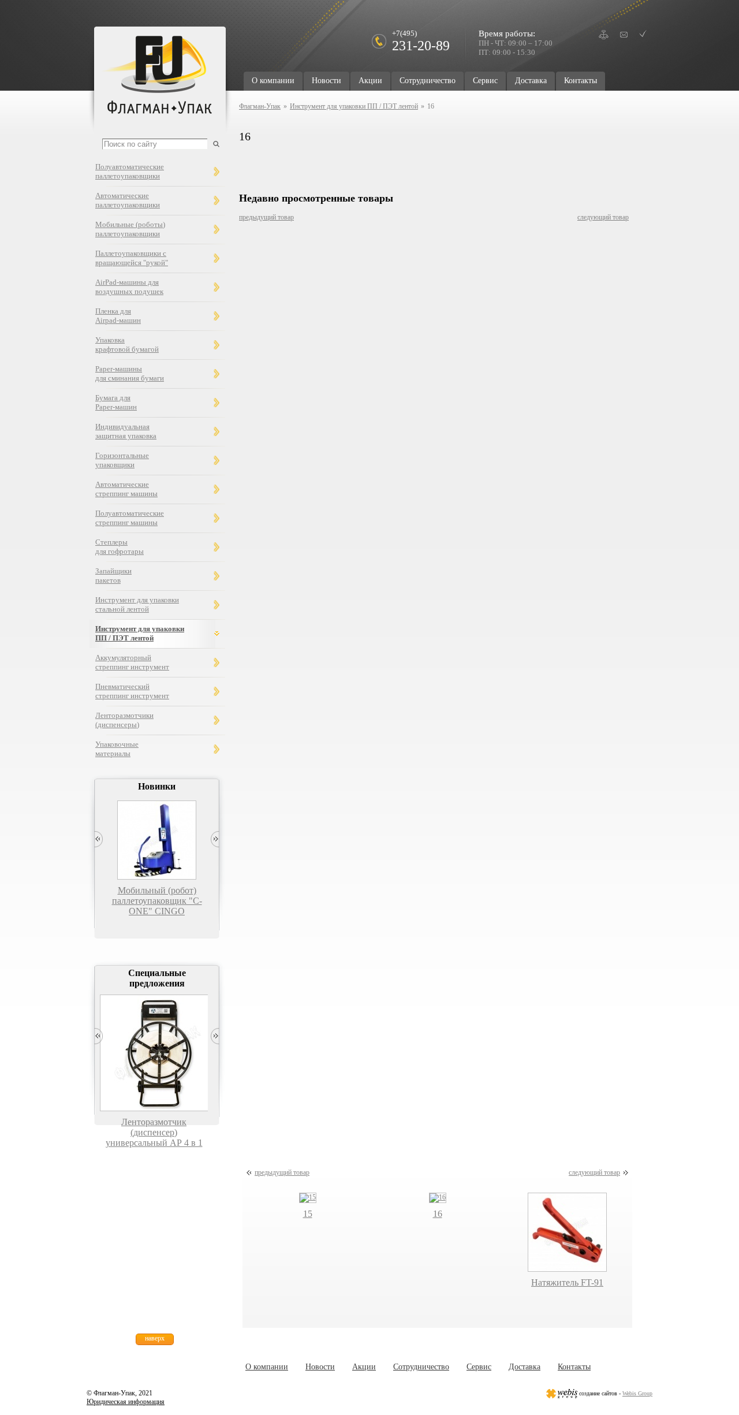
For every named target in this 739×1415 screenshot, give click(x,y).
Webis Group (637, 1393)
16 (437, 1214)
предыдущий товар (266, 217)
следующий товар (603, 217)
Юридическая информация (126, 1402)
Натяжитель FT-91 (567, 1282)
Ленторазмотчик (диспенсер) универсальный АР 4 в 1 (154, 1132)
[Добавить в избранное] (643, 33)
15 (307, 1214)
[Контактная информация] (624, 34)
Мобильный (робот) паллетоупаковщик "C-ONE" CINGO (157, 900)
